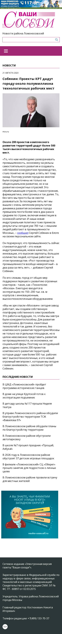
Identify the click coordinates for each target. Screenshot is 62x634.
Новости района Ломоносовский (23, 33)
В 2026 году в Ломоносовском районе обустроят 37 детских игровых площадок (28, 456)
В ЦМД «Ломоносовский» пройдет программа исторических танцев (24, 386)
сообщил (22, 233)
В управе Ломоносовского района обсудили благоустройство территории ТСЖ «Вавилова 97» (30, 416)
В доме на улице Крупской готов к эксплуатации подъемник (24, 395)
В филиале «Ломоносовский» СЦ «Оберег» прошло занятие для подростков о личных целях (29, 468)
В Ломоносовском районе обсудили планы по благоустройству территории (29, 427)
